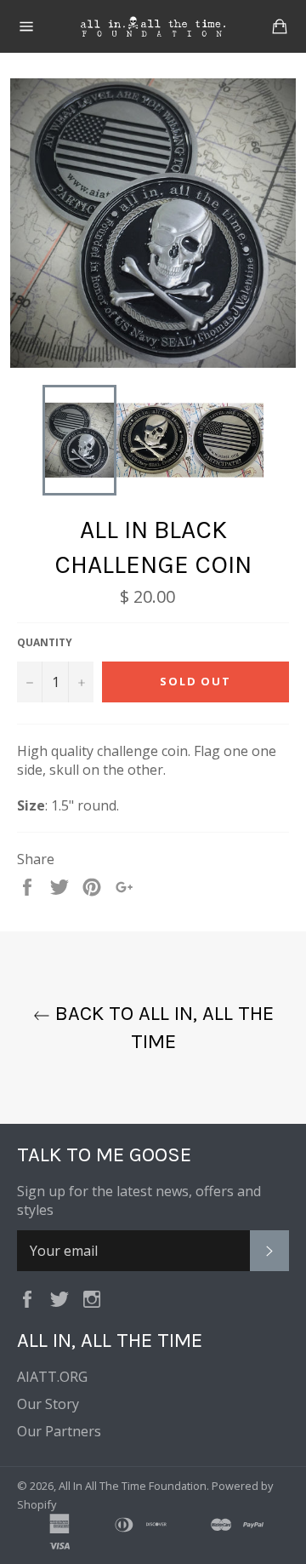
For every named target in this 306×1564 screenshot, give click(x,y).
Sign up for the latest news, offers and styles (139, 1200)
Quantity (44, 643)
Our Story (48, 1404)
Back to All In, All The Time (162, 1027)
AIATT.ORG (52, 1376)
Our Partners (59, 1431)
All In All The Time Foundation (133, 1485)
